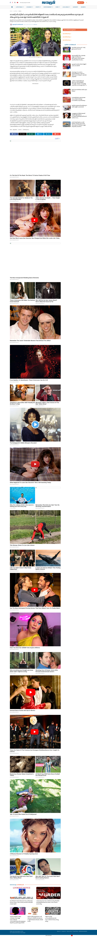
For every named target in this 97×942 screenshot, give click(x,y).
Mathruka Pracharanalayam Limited (17, 931)
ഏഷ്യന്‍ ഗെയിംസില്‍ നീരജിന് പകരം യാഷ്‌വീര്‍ (79, 64)
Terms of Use (69, 931)
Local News (66, 7)
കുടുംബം (15, 129)
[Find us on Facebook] (10, 2)
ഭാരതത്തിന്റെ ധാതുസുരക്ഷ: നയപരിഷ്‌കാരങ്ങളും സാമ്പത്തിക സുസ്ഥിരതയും (78, 99)
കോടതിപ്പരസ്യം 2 (67, 37)
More (57, 7)
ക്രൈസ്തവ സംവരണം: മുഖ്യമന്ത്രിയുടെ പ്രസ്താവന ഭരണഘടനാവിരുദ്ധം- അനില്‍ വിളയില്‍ (79, 74)
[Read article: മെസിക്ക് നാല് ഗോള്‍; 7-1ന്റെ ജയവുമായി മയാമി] (67, 49)
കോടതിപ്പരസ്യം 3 (67, 40)
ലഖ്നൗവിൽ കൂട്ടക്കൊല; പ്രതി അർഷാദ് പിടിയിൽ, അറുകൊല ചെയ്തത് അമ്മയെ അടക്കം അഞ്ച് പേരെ (35, 919)
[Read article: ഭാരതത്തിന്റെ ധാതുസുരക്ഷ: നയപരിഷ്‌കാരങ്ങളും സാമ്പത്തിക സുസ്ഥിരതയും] (67, 99)
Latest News (19, 7)
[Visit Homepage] (48, 3)
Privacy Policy (75, 931)
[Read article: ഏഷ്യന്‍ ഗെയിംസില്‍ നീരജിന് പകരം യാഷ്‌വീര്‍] (67, 66)
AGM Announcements (83, 931)
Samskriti (75, 7)
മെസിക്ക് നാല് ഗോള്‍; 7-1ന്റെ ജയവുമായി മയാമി (78, 48)
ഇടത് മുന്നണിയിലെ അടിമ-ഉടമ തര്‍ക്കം (79, 90)
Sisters (20, 129)
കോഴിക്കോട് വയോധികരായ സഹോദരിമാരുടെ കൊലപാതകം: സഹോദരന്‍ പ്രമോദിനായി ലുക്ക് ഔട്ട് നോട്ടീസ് (21, 902)
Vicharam (29, 7)
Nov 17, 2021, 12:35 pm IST (28, 24)
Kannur (20, 11)
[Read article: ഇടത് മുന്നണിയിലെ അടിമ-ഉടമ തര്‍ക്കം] (67, 92)
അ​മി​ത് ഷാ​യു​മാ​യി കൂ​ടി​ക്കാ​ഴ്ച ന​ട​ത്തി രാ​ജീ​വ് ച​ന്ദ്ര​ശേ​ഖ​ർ (79, 106)
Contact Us (64, 931)
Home (11, 11)
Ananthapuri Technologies (20, 932)
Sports (37, 7)
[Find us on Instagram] (12, 2)
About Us (59, 931)
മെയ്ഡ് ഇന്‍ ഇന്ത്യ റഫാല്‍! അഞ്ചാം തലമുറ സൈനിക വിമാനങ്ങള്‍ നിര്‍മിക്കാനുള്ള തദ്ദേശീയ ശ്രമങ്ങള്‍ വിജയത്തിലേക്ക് (79, 125)
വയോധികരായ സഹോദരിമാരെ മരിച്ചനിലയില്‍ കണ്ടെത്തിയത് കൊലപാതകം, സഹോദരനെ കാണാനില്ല (47, 902)
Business (83, 7)
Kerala (12, 897)
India (30, 913)
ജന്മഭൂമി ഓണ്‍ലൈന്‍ (18, 24)
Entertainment (48, 7)
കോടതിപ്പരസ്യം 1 (67, 33)
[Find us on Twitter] (15, 2)
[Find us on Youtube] (17, 2)
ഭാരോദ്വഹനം (26, 129)
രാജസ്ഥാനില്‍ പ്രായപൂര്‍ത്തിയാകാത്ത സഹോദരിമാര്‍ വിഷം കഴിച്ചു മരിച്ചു (52, 919)
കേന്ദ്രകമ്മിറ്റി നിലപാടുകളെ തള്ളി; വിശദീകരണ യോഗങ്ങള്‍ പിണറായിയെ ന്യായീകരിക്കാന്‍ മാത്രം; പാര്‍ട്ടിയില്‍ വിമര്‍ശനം (78, 58)
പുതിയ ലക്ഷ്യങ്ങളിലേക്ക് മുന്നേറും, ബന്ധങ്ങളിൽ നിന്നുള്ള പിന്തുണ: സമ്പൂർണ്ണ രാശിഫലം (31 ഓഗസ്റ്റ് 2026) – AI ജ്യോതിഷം (79, 83)
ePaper (81, 2)
